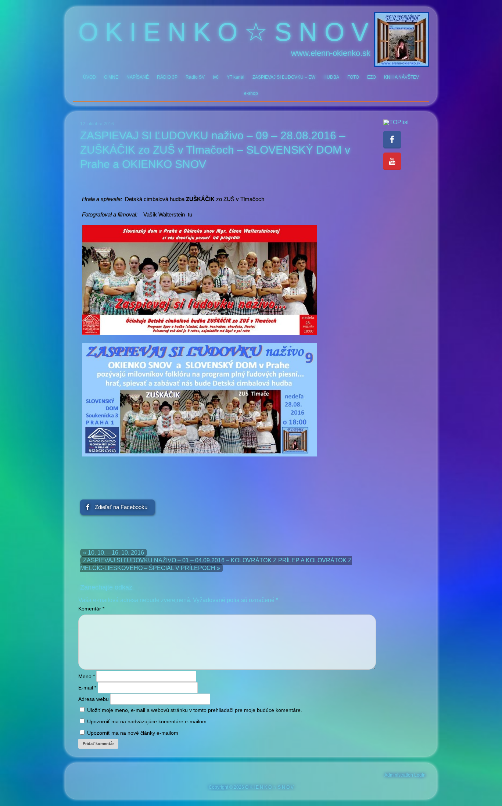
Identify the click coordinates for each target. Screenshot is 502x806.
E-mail (87, 688)
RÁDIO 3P (167, 77)
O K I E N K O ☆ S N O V (223, 32)
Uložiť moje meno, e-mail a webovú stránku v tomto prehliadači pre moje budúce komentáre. (194, 710)
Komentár (91, 609)
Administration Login (405, 775)
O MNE (111, 77)
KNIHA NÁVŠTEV (401, 77)
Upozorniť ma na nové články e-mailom (132, 733)
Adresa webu (93, 699)
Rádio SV (195, 77)
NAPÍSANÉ (137, 77)
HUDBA (331, 77)
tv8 (216, 77)
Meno (86, 676)
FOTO (353, 77)
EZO (371, 77)
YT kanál (235, 77)
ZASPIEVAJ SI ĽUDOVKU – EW (283, 77)
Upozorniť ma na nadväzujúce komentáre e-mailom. (147, 721)
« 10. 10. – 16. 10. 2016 (113, 552)
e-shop (251, 93)
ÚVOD (89, 77)
